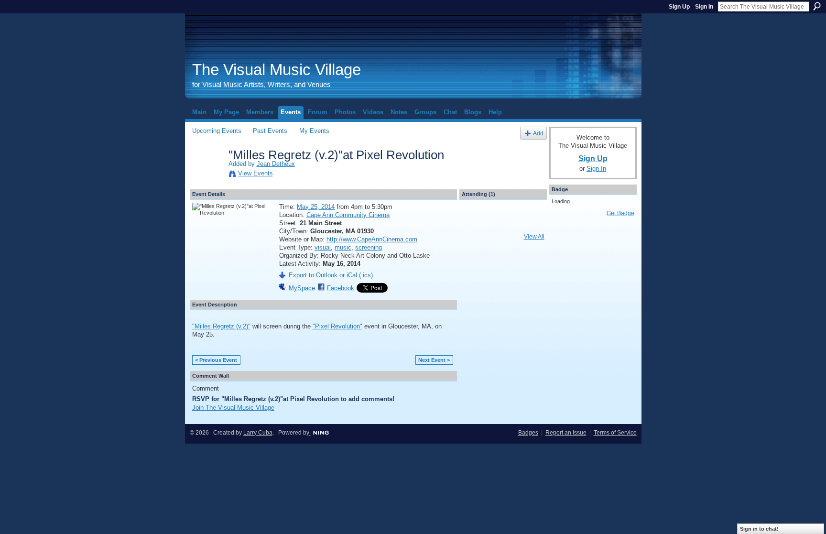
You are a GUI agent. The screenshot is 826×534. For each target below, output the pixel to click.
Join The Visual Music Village (233, 407)
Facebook (340, 288)
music (343, 247)
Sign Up (679, 6)
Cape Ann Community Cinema (348, 214)
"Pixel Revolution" (337, 326)
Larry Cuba (257, 432)
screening (368, 247)
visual (323, 247)
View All (534, 236)
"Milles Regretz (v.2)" (221, 326)
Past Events (270, 130)
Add (538, 133)
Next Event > (434, 360)
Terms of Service (615, 432)
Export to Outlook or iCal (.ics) (331, 275)
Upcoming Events (216, 130)
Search (817, 6)
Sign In (704, 6)
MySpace (302, 288)
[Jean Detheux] (207, 175)
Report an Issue (566, 432)
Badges (528, 432)
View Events (255, 173)
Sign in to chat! (759, 529)
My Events (314, 130)
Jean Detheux (276, 163)
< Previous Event (216, 360)
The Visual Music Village (276, 69)
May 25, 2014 (316, 206)
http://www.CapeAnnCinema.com (371, 239)
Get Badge (620, 213)
